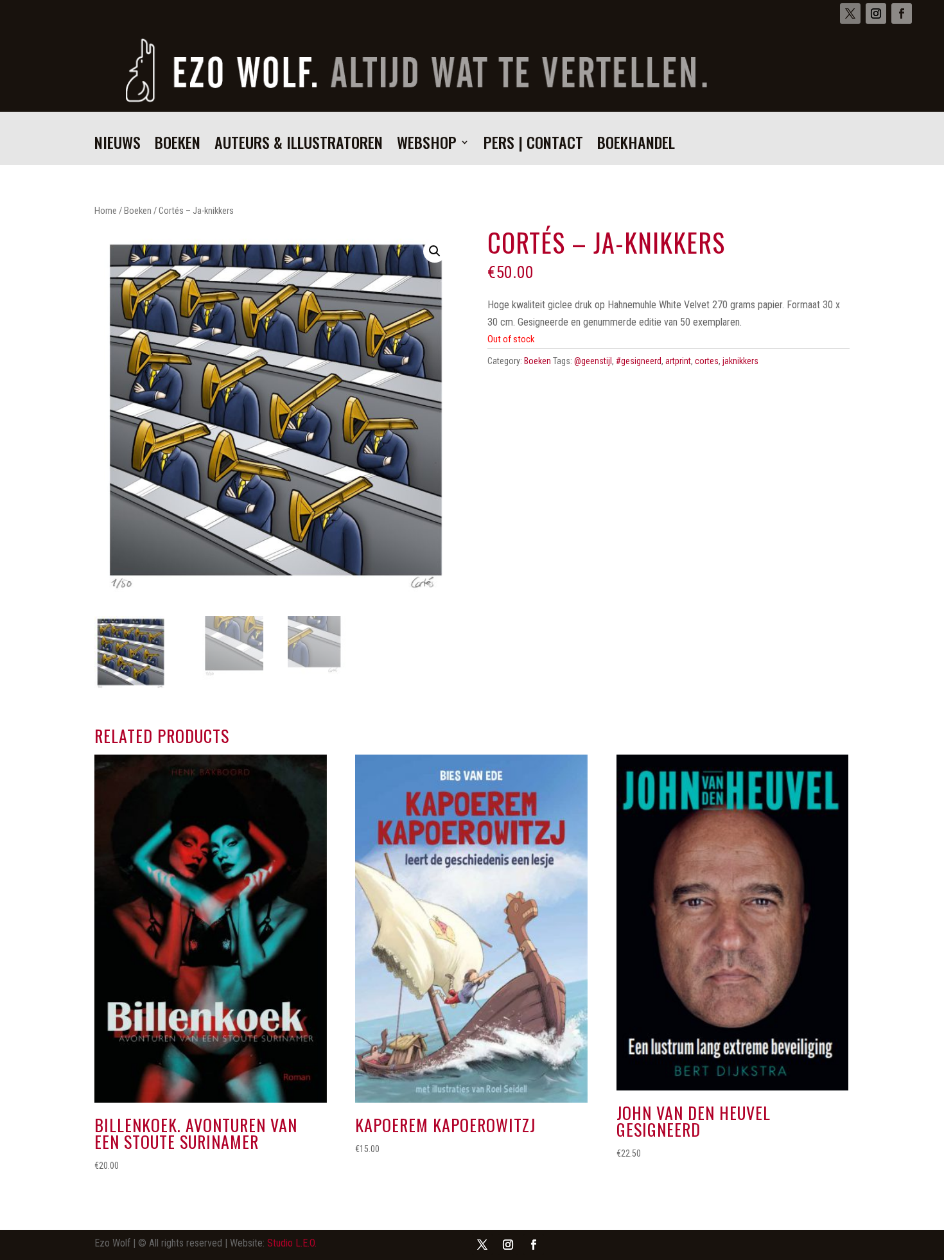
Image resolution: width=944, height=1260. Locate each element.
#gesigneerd (638, 361)
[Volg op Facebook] (901, 13)
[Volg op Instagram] (876, 13)
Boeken (177, 145)
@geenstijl (593, 361)
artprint (678, 361)
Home (105, 210)
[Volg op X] (850, 13)
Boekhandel (636, 145)
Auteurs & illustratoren (298, 145)
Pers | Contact (533, 145)
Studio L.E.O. (292, 1243)
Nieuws (117, 145)
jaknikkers (740, 361)
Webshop (427, 145)
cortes (707, 361)
